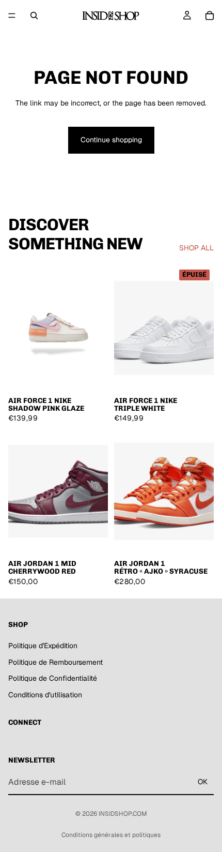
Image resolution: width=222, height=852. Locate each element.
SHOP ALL (196, 247)
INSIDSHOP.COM (123, 814)
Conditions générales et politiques (111, 835)
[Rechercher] (34, 15)
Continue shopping (111, 139)
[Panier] (209, 15)
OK (203, 782)
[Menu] (12, 15)
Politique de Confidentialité (52, 678)
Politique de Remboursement (55, 662)
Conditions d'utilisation (45, 694)
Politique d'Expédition (42, 645)
